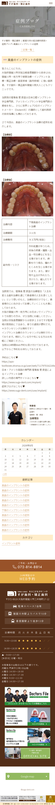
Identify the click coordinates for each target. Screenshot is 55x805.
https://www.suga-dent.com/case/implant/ (24, 390)
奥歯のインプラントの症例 (15, 485)
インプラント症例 (11, 543)
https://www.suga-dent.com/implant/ (21, 382)
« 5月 (5, 474)
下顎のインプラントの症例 (15, 510)
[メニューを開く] (50, 3)
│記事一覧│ (27, 49)
